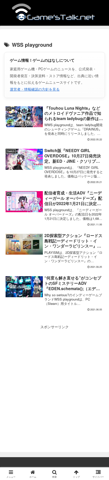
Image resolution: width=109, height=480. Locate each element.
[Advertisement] (54, 384)
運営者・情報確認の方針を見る (35, 89)
